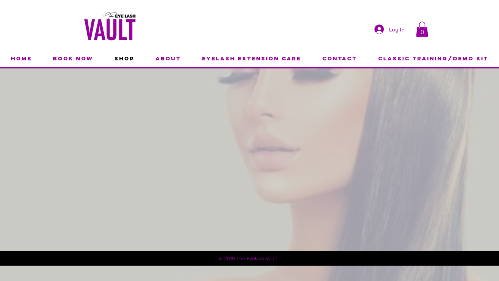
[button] (422, 29)
